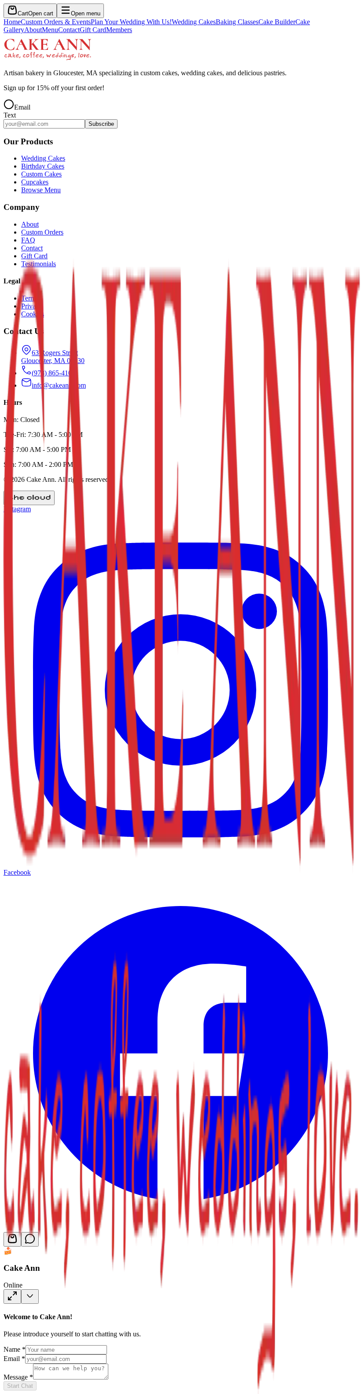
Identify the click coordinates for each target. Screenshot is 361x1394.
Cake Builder (276, 22)
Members (119, 29)
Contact (69, 29)
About (33, 29)
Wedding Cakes (194, 22)
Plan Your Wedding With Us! (131, 22)
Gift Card (93, 29)
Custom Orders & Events (56, 22)
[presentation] (180, 26)
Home (12, 22)
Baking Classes (237, 22)
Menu (50, 29)
